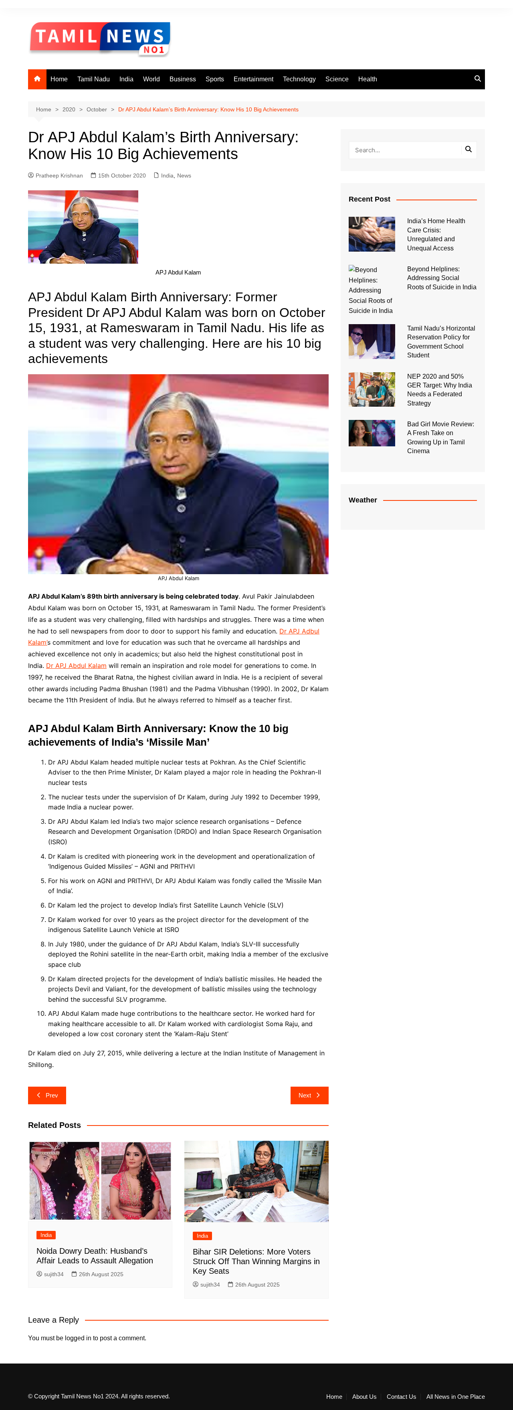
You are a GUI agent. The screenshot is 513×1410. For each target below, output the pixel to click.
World (151, 79)
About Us (364, 1397)
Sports (215, 79)
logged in (78, 1338)
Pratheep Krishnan (59, 175)
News (184, 175)
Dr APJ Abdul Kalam (76, 666)
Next (305, 1095)
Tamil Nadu (93, 79)
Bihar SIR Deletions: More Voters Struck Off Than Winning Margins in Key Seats (256, 1261)
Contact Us (401, 1397)
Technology (299, 79)
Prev (52, 1095)
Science (337, 79)
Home (59, 79)
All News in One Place (455, 1397)
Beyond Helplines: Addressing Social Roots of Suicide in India (442, 278)
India (126, 79)
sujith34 (54, 1274)
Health (367, 79)
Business (183, 79)
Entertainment (253, 79)
